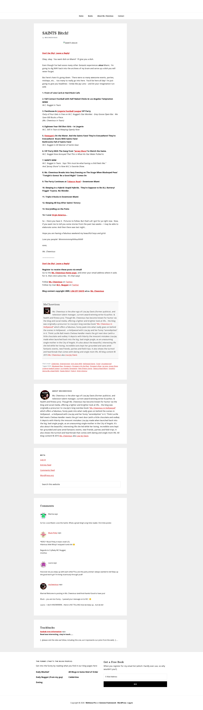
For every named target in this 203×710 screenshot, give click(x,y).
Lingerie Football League (69, 111)
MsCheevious (51, 304)
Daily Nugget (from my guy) (49, 677)
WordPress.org (47, 475)
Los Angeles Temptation (68, 368)
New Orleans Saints (85, 368)
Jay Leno (105, 366)
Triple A (73, 371)
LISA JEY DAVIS (77, 291)
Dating (39, 682)
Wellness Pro (91, 703)
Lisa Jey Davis (71, 355)
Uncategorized (106, 364)
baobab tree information (51, 631)
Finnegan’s (49, 135)
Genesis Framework (107, 703)
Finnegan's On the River (80, 366)
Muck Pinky (52, 533)
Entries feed (45, 465)
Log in (43, 459)
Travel (98, 364)
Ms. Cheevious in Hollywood (101, 6)
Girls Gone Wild (76, 364)
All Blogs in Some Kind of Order (83, 672)
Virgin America (59, 215)
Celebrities (55, 364)
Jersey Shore (80, 151)
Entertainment (65, 364)
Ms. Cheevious (97, 291)
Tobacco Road (74, 181)
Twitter (69, 282)
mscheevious (53, 584)
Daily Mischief (42, 672)
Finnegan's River (96, 366)
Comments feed (47, 470)
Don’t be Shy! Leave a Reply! (55, 53)
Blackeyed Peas (57, 366)
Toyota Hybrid (65, 371)
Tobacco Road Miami (100, 368)
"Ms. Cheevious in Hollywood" (102, 408)
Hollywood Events (89, 364)
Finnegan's (67, 366)
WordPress (121, 703)
